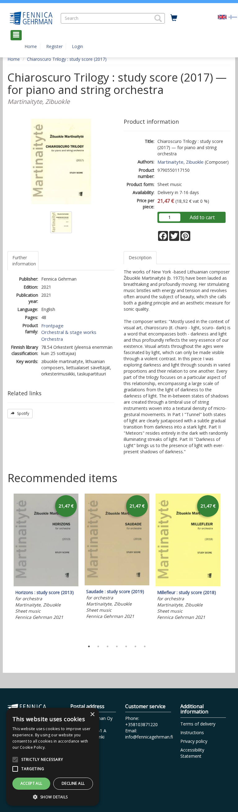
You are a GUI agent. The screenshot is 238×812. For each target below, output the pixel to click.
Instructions (192, 732)
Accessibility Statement (192, 753)
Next (227, 566)
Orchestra (52, 339)
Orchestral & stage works (68, 332)
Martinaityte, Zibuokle (180, 162)
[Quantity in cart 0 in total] (174, 18)
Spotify (22, 413)
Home (30, 46)
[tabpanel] (46, 557)
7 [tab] (145, 646)
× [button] (92, 714)
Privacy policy (193, 741)
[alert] (52, 757)
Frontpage (52, 325)
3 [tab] (107, 646)
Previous (6, 566)
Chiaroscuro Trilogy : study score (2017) (67, 59)
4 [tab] (117, 646)
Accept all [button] (31, 783)
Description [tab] (140, 257)
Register (54, 46)
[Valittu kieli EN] (222, 17)
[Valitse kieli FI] (232, 17)
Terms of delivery (197, 724)
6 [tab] (135, 646)
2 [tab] (98, 646)
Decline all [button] (73, 783)
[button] (158, 18)
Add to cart (202, 217)
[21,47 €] (46, 585)
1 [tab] (89, 646)
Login (77, 46)
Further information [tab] (24, 261)
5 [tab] (126, 646)
